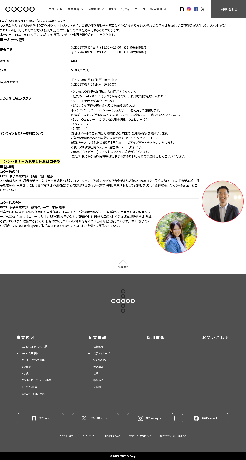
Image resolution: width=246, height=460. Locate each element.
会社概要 (98, 367)
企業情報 (94, 9)
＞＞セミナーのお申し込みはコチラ (32, 161)
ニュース (140, 9)
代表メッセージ (101, 353)
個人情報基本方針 (112, 435)
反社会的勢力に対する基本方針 (173, 435)
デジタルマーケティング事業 (36, 380)
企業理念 (98, 346)
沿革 (95, 373)
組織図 (97, 387)
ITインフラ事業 (29, 387)
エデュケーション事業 (33, 393)
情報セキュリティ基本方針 (140, 435)
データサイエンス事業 (33, 360)
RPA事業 (26, 367)
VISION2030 (99, 360)
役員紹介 (98, 380)
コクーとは (56, 9)
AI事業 (25, 373)
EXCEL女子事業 (30, 353)
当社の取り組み (66, 435)
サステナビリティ (119, 9)
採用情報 (156, 9)
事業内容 (73, 9)
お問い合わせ (228, 9)
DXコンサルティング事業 (34, 346)
